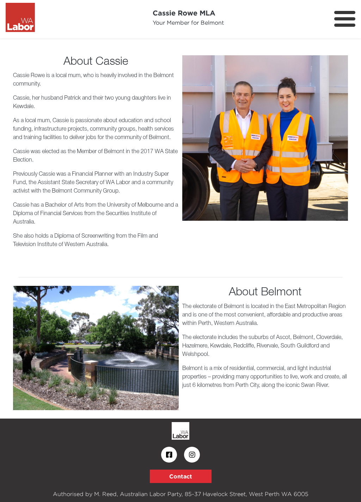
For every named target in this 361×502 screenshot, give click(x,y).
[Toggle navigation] (344, 19)
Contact (180, 476)
